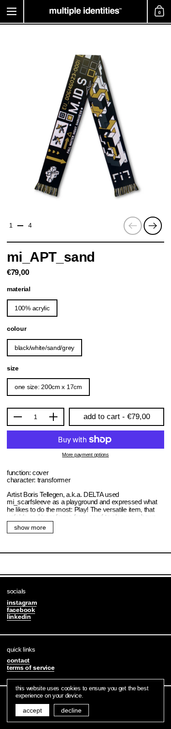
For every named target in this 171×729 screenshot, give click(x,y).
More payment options (85, 454)
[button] (159, 11)
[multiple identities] (85, 11)
